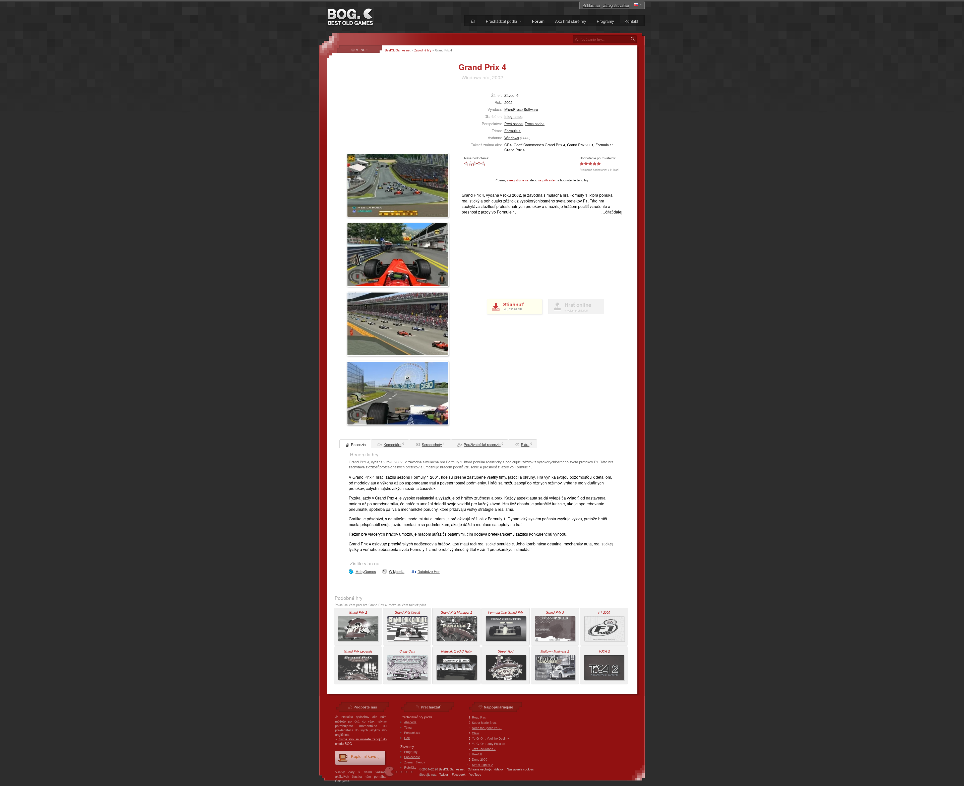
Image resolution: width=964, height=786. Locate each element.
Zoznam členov (414, 762)
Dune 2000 (479, 759)
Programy (605, 21)
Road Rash (480, 717)
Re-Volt (477, 754)
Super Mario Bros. (484, 722)
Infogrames (513, 116)
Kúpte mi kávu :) (365, 756)
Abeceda (410, 722)
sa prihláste (546, 180)
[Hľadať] (632, 39)
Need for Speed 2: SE (487, 728)
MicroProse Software (521, 109)
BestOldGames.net (397, 50)
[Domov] (473, 21)
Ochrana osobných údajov (486, 769)
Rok (407, 738)
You (475, 774)
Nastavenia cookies (520, 769)
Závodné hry (422, 50)
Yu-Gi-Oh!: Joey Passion (488, 743)
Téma (408, 727)
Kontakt (631, 21)
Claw (475, 733)
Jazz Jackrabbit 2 (484, 749)
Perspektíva (412, 732)
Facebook (458, 774)
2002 (508, 102)
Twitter (443, 774)
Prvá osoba (513, 123)
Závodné (511, 95)
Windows (511, 137)
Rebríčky (410, 767)
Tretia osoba (535, 123)
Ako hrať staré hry (570, 21)
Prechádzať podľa (502, 21)
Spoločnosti (412, 757)
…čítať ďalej (611, 212)
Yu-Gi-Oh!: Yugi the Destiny (490, 738)
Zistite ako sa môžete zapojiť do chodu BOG (361, 741)
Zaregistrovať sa (616, 5)
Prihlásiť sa (591, 5)
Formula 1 (512, 130)
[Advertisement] (378, 119)
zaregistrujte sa (517, 180)
